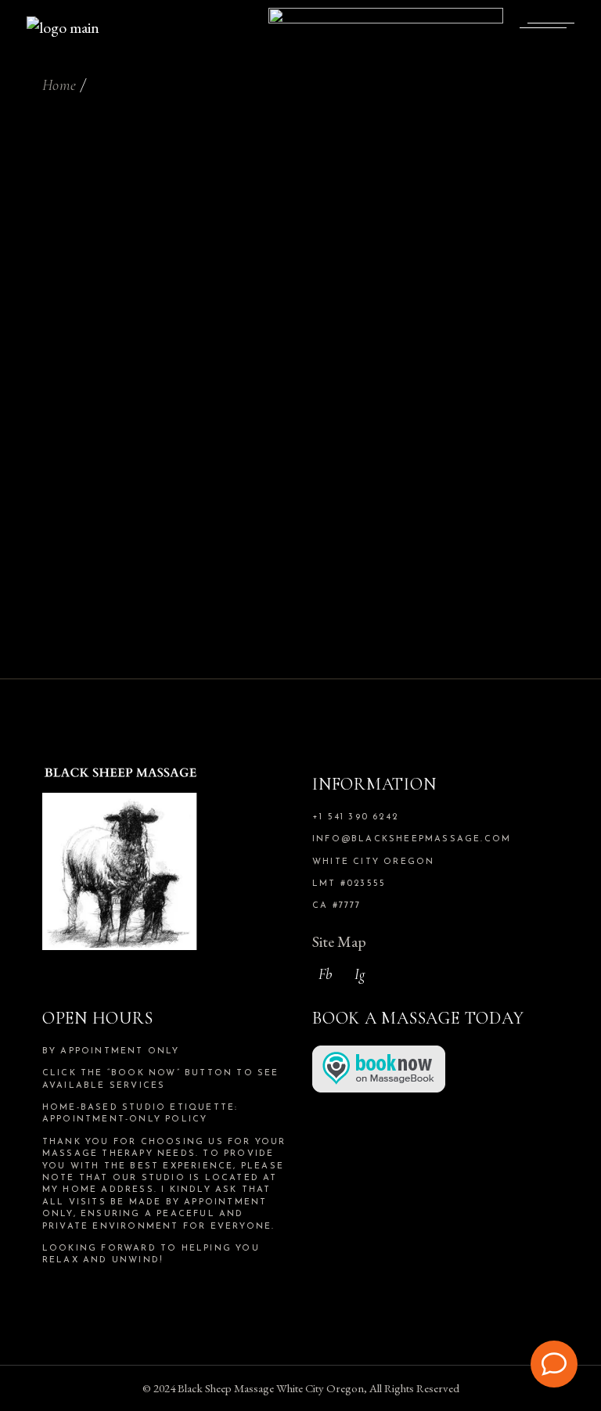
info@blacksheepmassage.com (411, 839)
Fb (325, 973)
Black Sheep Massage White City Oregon (271, 1387)
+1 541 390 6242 (355, 817)
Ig (359, 973)
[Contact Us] (554, 1364)
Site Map (339, 941)
